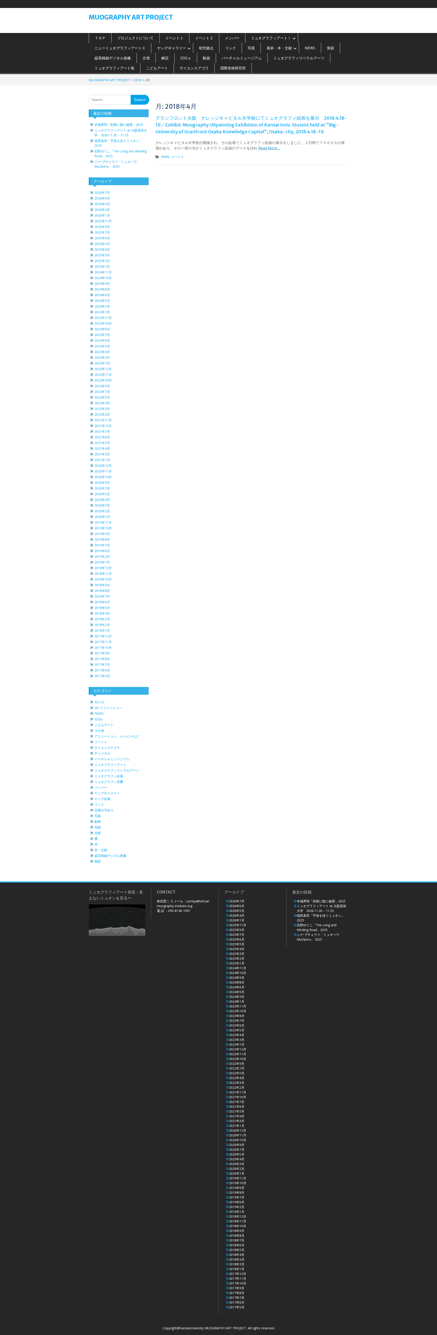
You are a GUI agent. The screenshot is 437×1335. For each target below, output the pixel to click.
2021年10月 (103, 426)
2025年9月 (102, 227)
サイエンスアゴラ (194, 68)
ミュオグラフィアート (110, 764)
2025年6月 (102, 238)
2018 (137, 80)
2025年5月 (102, 244)
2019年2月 (102, 556)
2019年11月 (103, 522)
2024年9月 (102, 283)
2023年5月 (102, 346)
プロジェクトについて (135, 37)
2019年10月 (103, 528)
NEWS (310, 47)
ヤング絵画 (102, 799)
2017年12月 (103, 636)
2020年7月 (102, 488)
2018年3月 (102, 619)
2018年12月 (103, 568)
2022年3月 (102, 408)
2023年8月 (102, 329)
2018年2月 (102, 625)
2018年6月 (102, 602)
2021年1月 (102, 460)
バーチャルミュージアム (242, 58)
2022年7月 (102, 391)
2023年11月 (103, 317)
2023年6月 (102, 340)
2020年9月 (102, 482)
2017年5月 (102, 676)
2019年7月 (102, 545)
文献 (97, 833)
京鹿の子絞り (104, 810)
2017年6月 (102, 670)
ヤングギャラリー (171, 47)
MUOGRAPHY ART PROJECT (131, 17)
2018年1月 (102, 630)
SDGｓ (185, 58)
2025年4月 (102, 249)
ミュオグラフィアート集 (114, 68)
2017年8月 (102, 659)
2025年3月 (102, 255)
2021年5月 (102, 443)
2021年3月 (102, 454)
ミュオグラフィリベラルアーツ (298, 58)
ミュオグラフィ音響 (108, 782)
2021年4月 (102, 448)
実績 (330, 47)
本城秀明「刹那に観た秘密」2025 (118, 124)
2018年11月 (103, 573)
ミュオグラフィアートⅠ (271, 37)
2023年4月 (102, 352)
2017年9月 (102, 653)
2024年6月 (102, 295)
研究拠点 (206, 47)
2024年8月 (102, 289)
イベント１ (174, 37)
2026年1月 (102, 215)
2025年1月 (102, 266)
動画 (206, 58)
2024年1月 (102, 312)
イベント (177, 156)
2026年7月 (102, 192)
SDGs (98, 719)
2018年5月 (102, 608)
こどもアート (157, 68)
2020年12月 (103, 465)
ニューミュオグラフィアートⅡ (119, 47)
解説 (165, 58)
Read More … (269, 148)
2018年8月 (102, 590)
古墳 (146, 58)
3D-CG (99, 702)
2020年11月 (103, 471)
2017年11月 (103, 642)
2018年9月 (102, 585)
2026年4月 (102, 209)
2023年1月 (102, 363)
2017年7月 (102, 664)
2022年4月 (102, 403)
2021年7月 (102, 431)
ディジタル (102, 753)
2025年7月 (102, 232)
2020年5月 (102, 494)
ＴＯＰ (100, 37)
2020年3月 (102, 505)
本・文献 (100, 850)
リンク (230, 47)
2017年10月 (103, 647)
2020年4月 (102, 499)
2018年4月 (102, 613)
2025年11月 (103, 221)
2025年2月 (102, 261)
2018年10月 (103, 579)
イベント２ (204, 37)
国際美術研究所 (233, 68)
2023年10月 (103, 323)
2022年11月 (103, 374)
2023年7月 (102, 335)
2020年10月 (103, 477)
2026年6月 (102, 198)
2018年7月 (102, 596)
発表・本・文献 (279, 47)
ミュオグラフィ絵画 (108, 776)
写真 (251, 47)
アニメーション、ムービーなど (116, 736)
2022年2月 (102, 414)
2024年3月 (102, 306)
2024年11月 (103, 272)
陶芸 (97, 861)
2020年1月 (102, 517)
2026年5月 (102, 204)
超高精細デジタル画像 (112, 58)
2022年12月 (103, 369)
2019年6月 (102, 551)
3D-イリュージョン (108, 708)
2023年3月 (102, 357)
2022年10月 (103, 380)
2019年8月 (102, 539)
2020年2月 (102, 511)
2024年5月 (102, 300)
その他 (99, 730)
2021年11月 (103, 420)
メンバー (232, 37)
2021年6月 (102, 437)
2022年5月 (102, 397)
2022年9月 (102, 386)
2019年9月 (102, 534)
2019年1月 (102, 562)
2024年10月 (103, 278)
